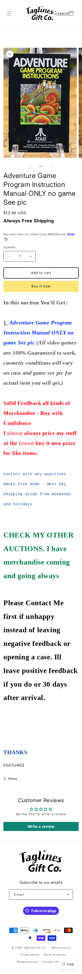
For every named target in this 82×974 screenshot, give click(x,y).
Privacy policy (29, 954)
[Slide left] (31, 166)
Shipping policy (27, 961)
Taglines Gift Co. (35, 947)
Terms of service (55, 954)
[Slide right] (51, 166)
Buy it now (41, 286)
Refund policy (60, 947)
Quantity (9, 247)
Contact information (56, 961)
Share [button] (12, 779)
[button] (9, 13)
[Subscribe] (68, 894)
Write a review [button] (41, 826)
